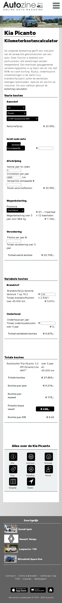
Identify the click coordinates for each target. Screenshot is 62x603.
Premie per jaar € (17, 237)
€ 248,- (45, 409)
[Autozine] (31, 5)
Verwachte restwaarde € (21, 180)
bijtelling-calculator (15, 89)
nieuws (27, 578)
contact (10, 575)
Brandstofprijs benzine (20, 290)
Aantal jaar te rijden (18, 166)
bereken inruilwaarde (14, 146)
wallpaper (41, 578)
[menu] (56, 5)
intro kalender (28, 575)
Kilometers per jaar (18, 173)
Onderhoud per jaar (18, 319)
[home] (49, 591)
